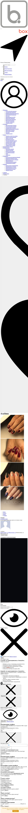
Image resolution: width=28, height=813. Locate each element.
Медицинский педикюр (11, 125)
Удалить (6, 790)
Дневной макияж (9, 150)
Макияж (5, 164)
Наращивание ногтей (10, 117)
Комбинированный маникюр (12, 113)
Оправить (6, 806)
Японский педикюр (10, 130)
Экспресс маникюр (10, 121)
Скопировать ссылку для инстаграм (8, 537)
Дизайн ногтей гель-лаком (11, 136)
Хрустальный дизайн (10, 144)
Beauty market (4, 674)
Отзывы (5, 515)
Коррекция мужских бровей (12, 159)
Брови (4, 134)
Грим (7, 153)
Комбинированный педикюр (12, 129)
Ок (1, 730)
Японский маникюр (10, 118)
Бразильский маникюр (11, 119)
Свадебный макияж (10, 152)
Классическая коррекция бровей (13, 157)
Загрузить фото (4, 769)
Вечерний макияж (10, 149)
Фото (4, 512)
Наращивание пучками (11, 166)
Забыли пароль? (13, 656)
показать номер (4, 535)
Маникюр (5, 110)
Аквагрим (8, 155)
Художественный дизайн (11, 140)
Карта (4, 514)
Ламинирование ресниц (11, 168)
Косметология (6, 147)
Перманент (5, 156)
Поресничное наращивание (12, 165)
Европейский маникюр (11, 114)
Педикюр (5, 124)
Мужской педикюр (10, 131)
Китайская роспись (10, 139)
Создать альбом (8, 783)
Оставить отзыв (4, 518)
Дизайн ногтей (9, 123)
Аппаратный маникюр (11, 112)
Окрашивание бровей (10, 163)
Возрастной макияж (10, 151)
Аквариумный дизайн (11, 142)
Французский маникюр (11, 137)
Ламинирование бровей (11, 162)
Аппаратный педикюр (11, 127)
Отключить (7, 775)
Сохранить (7, 770)
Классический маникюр (11, 111)
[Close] (1, 603)
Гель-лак (8, 116)
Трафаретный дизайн (10, 145)
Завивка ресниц (9, 170)
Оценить (8, 753)
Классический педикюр (11, 126)
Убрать (6, 795)
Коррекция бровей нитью (11, 158)
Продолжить (3, 695)
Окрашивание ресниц (10, 169)
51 (8, 532)
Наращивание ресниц (8, 146)
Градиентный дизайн (10, 143)
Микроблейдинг (9, 160)
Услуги (4, 513)
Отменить (3, 753)
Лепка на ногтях (9, 138)
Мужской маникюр (10, 120)
